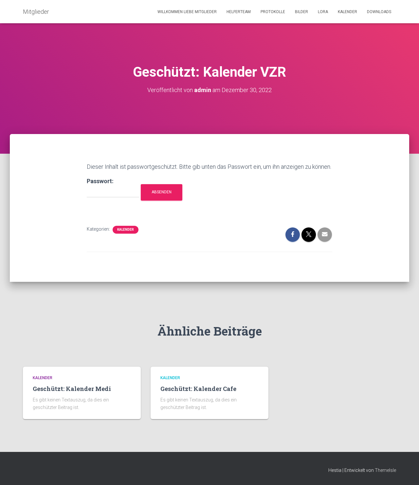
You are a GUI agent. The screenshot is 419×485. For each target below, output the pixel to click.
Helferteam (239, 12)
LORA (323, 12)
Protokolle (273, 12)
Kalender (347, 12)
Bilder (301, 12)
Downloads (379, 12)
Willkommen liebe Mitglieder (187, 12)
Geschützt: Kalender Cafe (198, 389)
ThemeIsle (385, 470)
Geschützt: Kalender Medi (72, 389)
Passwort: (100, 181)
